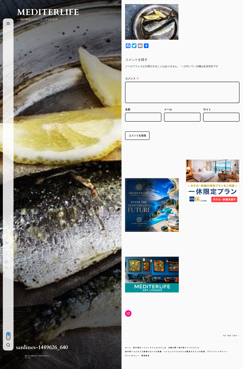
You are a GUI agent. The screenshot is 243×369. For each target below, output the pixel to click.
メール (168, 109)
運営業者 (145, 356)
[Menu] (8, 23)
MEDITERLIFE (48, 12)
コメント (132, 78)
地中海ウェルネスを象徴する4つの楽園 (143, 351)
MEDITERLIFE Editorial (37, 356)
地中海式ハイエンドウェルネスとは (149, 348)
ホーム (128, 348)
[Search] (8, 345)
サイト (207, 109)
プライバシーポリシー (217, 351)
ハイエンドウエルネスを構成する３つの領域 (184, 351)
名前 (127, 109)
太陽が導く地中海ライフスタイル (183, 348)
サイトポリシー (132, 356)
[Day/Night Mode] (8, 336)
